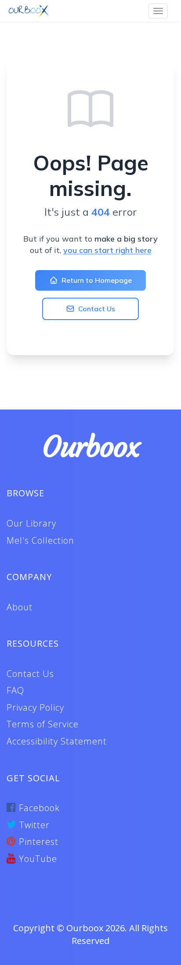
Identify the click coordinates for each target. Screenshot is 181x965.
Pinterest (37, 841)
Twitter (33, 825)
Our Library (31, 523)
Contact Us (96, 308)
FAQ (15, 690)
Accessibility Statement (57, 741)
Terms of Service (43, 724)
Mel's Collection (40, 540)
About (20, 607)
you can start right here (107, 250)
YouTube (36, 859)
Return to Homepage (97, 280)
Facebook (38, 808)
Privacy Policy (35, 707)
